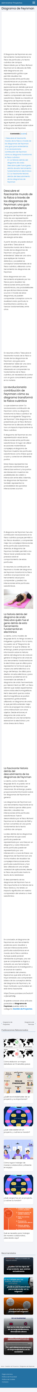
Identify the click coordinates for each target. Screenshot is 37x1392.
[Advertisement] (18, 30)
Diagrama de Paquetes (7, 1023)
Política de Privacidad (9, 1377)
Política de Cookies (8, 1379)
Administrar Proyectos (12, 3)
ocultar (23, 134)
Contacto (5, 1382)
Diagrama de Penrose (29, 1023)
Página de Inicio (7, 1374)
